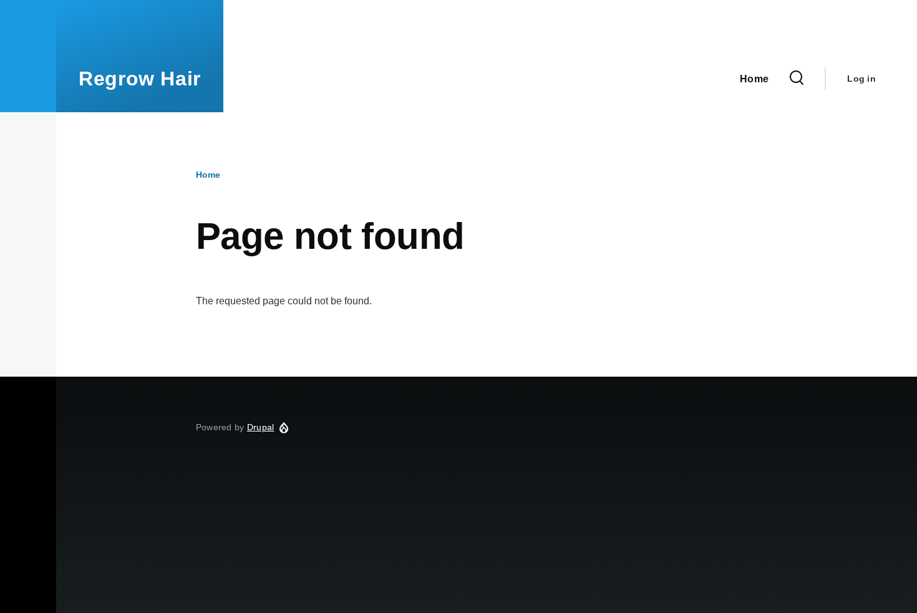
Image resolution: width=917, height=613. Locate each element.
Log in (861, 79)
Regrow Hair (140, 78)
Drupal (260, 427)
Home (208, 175)
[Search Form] (796, 78)
